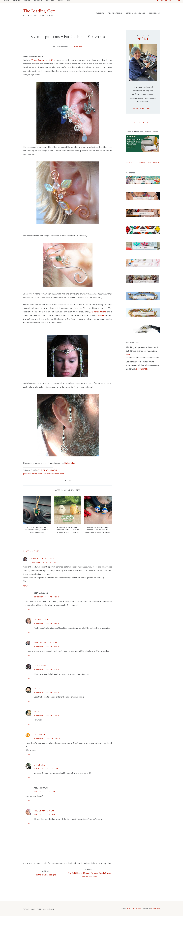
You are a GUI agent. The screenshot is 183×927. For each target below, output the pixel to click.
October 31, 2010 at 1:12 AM (46, 769)
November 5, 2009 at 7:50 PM (46, 669)
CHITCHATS (142, 369)
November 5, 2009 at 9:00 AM (44, 562)
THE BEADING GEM (47, 470)
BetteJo (38, 711)
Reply (25, 586)
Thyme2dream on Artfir (42, 60)
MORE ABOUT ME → (143, 108)
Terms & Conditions (46, 909)
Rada (37, 688)
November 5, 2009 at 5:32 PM (46, 646)
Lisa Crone (40, 665)
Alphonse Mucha (98, 311)
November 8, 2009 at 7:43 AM (46, 692)
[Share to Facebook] (65, 480)
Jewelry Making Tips (32, 473)
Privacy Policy (29, 909)
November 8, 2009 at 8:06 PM (46, 715)
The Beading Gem (39, 11)
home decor (154, 13)
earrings (78, 47)
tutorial (100, 13)
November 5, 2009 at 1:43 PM (46, 597)
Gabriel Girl (41, 619)
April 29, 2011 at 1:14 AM (45, 791)
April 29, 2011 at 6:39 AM (45, 814)
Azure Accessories (42, 558)
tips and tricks (115, 13)
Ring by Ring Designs (46, 642)
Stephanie (40, 734)
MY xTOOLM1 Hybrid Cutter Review (142, 162)
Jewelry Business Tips (54, 473)
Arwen (101, 315)
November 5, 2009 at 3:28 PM (46, 623)
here (128, 354)
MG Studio (155, 909)
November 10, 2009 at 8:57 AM (47, 738)
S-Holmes (39, 765)
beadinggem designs (135, 13)
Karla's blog (69, 463)
